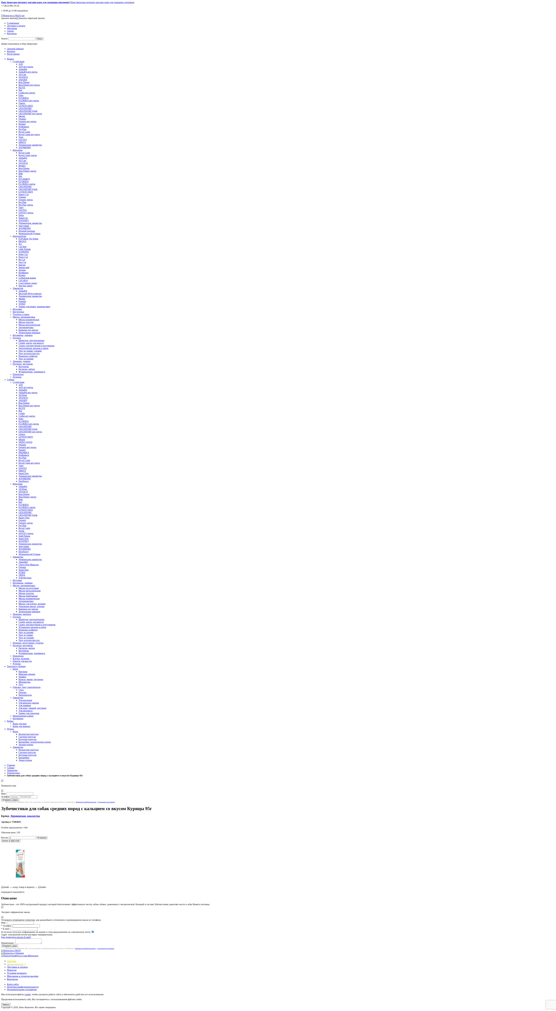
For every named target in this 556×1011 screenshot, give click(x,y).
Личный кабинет (15, 49)
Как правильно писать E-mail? (16, 937)
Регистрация (13, 54)
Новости (12, 970)
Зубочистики (13, 773)
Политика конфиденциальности (23, 987)
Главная (11, 765)
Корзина (11, 51)
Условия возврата (17, 973)
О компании (13, 23)
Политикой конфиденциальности (86, 802)
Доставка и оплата (16, 25)
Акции (10, 31)
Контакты (12, 33)
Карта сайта (13, 984)
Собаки (10, 768)
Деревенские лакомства (25, 815)
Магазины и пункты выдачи (22, 976)
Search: (4, 38)
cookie (27, 994)
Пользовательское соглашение (22, 989)
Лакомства (12, 770)
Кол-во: (5, 837)
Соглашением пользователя (106, 802)
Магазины (12, 28)
